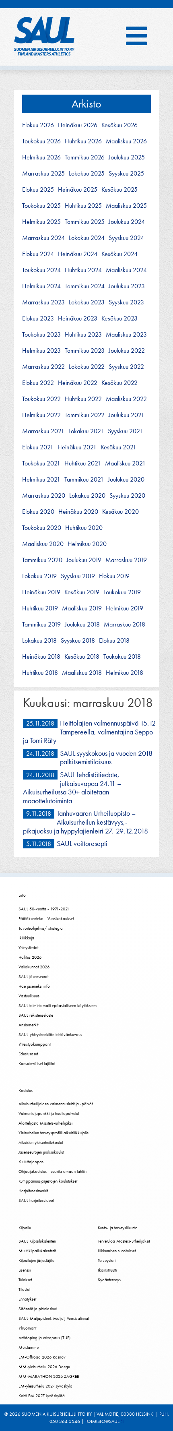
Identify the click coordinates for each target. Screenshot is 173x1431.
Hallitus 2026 (30, 957)
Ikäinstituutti (107, 1270)
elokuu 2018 (114, 641)
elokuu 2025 (38, 190)
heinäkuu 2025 (77, 190)
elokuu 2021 (38, 447)
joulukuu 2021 (126, 415)
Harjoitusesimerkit (33, 1190)
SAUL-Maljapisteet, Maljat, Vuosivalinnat (54, 1318)
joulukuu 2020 (126, 480)
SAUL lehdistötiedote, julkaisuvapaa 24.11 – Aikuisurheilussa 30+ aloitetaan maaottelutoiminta (72, 787)
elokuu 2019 (114, 576)
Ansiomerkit (28, 1025)
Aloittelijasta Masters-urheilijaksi (45, 1123)
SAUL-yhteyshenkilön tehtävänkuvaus (50, 1034)
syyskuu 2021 (125, 431)
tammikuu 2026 (85, 157)
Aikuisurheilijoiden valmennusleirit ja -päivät (56, 1103)
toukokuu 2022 (41, 399)
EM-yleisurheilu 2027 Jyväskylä (45, 1386)
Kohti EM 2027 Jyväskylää (42, 1395)
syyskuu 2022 (126, 367)
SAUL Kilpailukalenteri (37, 1241)
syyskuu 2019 (78, 576)
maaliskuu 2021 (125, 463)
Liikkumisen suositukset (117, 1250)
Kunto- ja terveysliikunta (118, 1227)
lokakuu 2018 (39, 641)
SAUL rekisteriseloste (36, 1015)
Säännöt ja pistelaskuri (38, 1308)
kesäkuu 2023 (119, 318)
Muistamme (29, 1347)
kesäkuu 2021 (118, 447)
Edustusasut (28, 1054)
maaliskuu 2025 (126, 206)
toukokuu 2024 (41, 270)
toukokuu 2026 (41, 141)
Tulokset (25, 1279)
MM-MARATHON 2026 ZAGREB (49, 1376)
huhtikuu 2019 (40, 608)
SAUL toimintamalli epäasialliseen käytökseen (58, 1005)
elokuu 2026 (38, 125)
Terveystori (106, 1260)
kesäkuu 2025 (119, 190)
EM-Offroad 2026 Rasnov (42, 1357)
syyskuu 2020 (127, 496)
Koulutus (26, 1090)
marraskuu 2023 (43, 302)
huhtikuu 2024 (83, 270)
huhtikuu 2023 (83, 335)
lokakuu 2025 (87, 174)
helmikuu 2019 (124, 608)
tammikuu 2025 (85, 222)
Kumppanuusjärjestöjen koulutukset (48, 1181)
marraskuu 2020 (43, 496)
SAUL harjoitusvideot (36, 1200)
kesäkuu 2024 (119, 254)
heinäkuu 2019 (41, 592)
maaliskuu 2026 (126, 141)
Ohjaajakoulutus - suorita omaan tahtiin (52, 1171)
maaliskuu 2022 (126, 399)
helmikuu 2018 (124, 673)
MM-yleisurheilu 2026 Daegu (44, 1366)
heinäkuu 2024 (77, 254)
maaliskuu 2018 (82, 673)
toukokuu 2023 (41, 335)
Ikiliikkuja (26, 938)
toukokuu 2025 (41, 206)
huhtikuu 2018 (40, 673)
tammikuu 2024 (85, 286)
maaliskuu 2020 (43, 544)
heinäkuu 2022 (77, 383)
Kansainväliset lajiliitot (37, 1063)
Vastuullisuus (29, 996)
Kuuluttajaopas (31, 1161)
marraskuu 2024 (43, 238)
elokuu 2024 (38, 254)
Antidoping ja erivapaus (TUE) (44, 1337)
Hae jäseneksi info (34, 986)
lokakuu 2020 (87, 496)
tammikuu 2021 (84, 480)
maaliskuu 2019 (82, 608)
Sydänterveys (109, 1279)
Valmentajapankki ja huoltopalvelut (49, 1113)
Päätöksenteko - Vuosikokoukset (46, 918)
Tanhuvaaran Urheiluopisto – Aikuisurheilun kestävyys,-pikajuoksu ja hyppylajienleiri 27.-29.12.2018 (85, 822)
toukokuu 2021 (41, 463)
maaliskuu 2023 (126, 335)
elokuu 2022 (38, 383)
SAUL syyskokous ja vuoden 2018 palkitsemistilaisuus (106, 758)
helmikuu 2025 (41, 222)
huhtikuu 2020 (84, 528)
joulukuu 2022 (127, 351)
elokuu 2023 (38, 318)
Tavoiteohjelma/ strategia (41, 928)
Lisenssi (25, 1270)
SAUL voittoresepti (82, 843)
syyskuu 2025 (126, 174)
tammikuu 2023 (85, 351)
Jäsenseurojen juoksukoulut (41, 1152)
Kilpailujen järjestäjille (36, 1260)
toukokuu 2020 (41, 528)
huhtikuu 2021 (82, 463)
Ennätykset (27, 1299)
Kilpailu (25, 1227)
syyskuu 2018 (78, 641)
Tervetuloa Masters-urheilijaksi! (124, 1241)
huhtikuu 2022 (83, 399)
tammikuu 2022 (85, 415)
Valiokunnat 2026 (34, 967)
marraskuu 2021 (43, 431)
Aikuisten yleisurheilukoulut (41, 1142)
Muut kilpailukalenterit (37, 1250)
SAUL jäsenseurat (33, 976)
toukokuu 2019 (122, 592)
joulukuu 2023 (127, 286)
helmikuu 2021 (41, 480)
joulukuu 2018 (82, 624)
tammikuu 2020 (42, 560)
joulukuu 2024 (127, 222)
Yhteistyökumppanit (35, 1044)
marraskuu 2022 (43, 367)
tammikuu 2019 (41, 624)
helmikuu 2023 (41, 351)
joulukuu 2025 (127, 157)
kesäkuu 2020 (120, 512)
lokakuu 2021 (86, 431)
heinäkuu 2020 (78, 512)
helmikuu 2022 (41, 415)
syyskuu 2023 (126, 302)
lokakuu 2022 (87, 367)
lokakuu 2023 (87, 302)
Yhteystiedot (28, 947)
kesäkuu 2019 (81, 592)
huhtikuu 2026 (83, 141)
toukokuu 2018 (122, 657)
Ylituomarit (27, 1328)
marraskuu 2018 (124, 624)
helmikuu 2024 (41, 286)
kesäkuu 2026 (119, 125)
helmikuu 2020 (87, 544)
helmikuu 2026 (41, 157)
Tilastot (24, 1289)
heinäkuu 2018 (41, 657)
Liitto (22, 895)
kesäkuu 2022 (119, 383)
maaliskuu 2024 (126, 270)
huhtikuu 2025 (83, 206)
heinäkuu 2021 (77, 447)
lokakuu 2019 (39, 576)
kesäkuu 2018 (81, 657)
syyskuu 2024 (126, 238)
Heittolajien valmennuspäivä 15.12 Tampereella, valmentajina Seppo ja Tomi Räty (89, 731)
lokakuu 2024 (87, 238)
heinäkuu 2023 (77, 318)
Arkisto (86, 104)
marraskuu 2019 (126, 560)
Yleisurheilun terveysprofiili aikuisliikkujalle (54, 1132)
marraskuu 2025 (43, 174)
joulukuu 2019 (83, 560)
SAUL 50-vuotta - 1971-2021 (44, 909)
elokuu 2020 (38, 512)
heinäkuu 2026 (77, 125)
